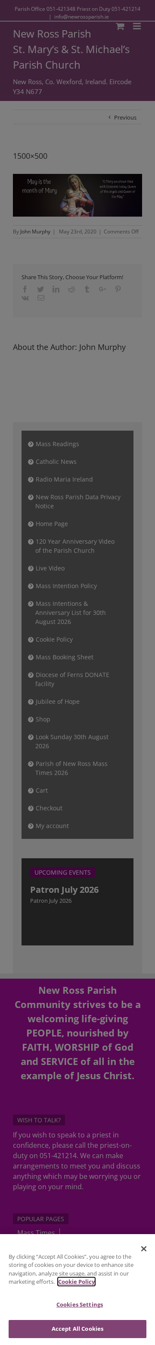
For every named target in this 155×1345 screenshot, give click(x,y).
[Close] (143, 1249)
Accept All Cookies (77, 1328)
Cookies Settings (79, 1304)
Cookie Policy (76, 1281)
